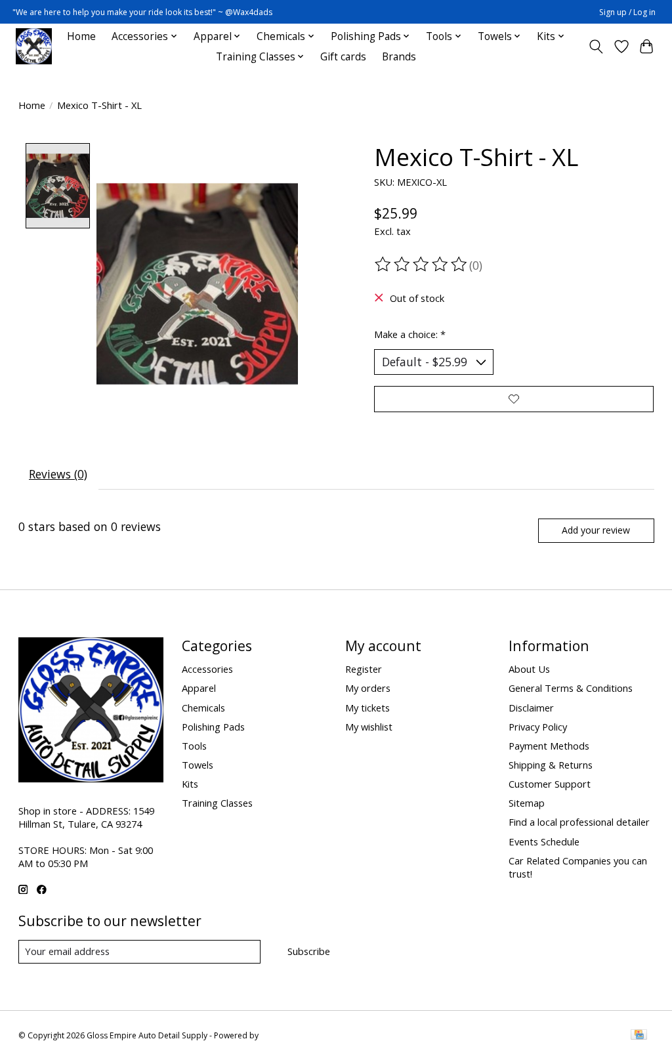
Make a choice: (410, 334)
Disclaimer (531, 707)
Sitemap (527, 802)
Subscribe (308, 951)
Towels (197, 764)
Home (81, 36)
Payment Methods (549, 745)
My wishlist (368, 726)
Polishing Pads (213, 726)
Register (363, 668)
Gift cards (343, 57)
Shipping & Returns (551, 764)
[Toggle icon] (595, 46)
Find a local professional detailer (579, 821)
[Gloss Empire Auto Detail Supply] (34, 46)
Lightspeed (281, 1035)
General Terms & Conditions (571, 687)
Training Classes (217, 802)
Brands (399, 57)
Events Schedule (544, 841)
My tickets (367, 707)
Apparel (199, 687)
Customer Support (550, 783)
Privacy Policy (538, 726)
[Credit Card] (639, 1035)
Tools (194, 745)
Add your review (596, 530)
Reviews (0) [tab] (58, 474)
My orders (367, 687)
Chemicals (203, 707)
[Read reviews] (422, 264)
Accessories (207, 668)
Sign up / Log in (627, 12)
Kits (190, 783)
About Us (529, 668)
